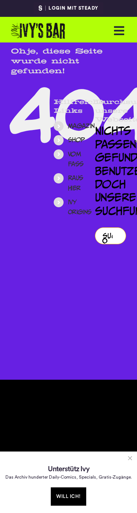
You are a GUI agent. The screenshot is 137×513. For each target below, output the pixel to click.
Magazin (81, 126)
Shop (76, 140)
